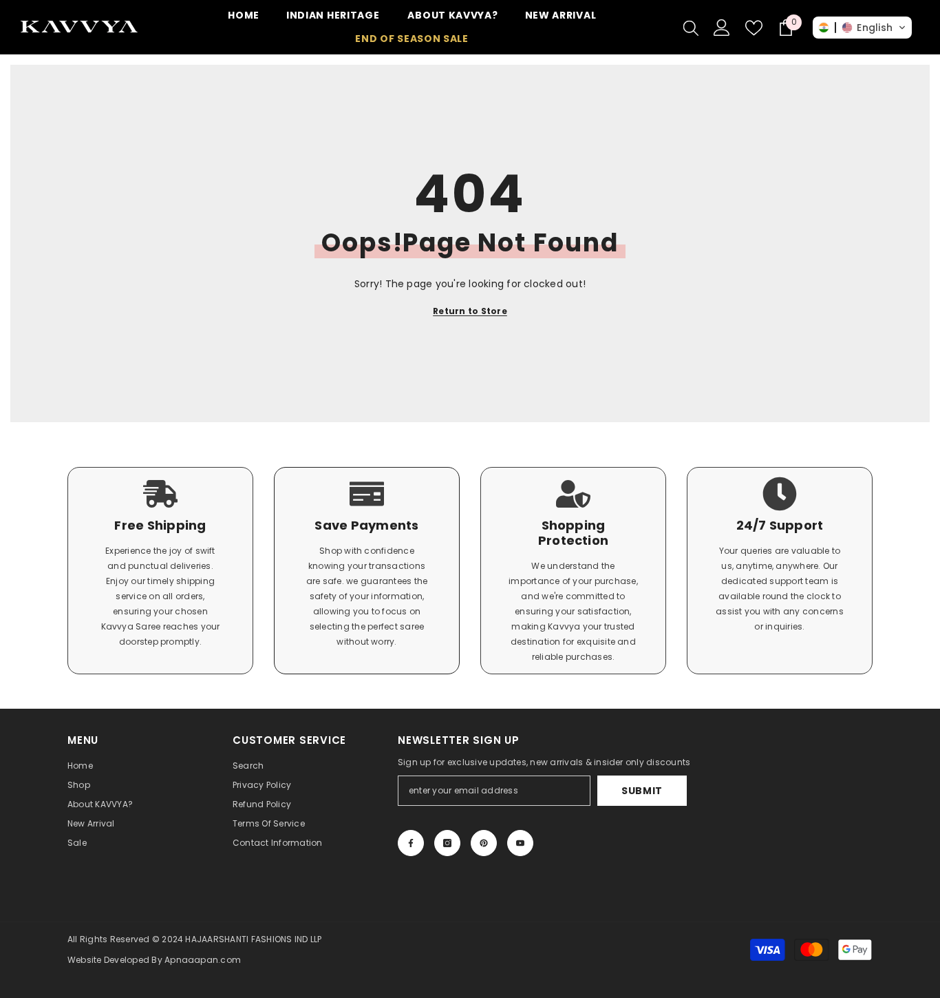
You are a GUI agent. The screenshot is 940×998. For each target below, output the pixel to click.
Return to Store (470, 311)
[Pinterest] (484, 843)
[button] (862, 28)
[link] (160, 570)
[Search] (691, 27)
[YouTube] (520, 843)
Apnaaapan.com (202, 960)
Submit (642, 791)
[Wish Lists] (754, 28)
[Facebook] (411, 843)
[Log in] (722, 27)
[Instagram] (447, 843)
